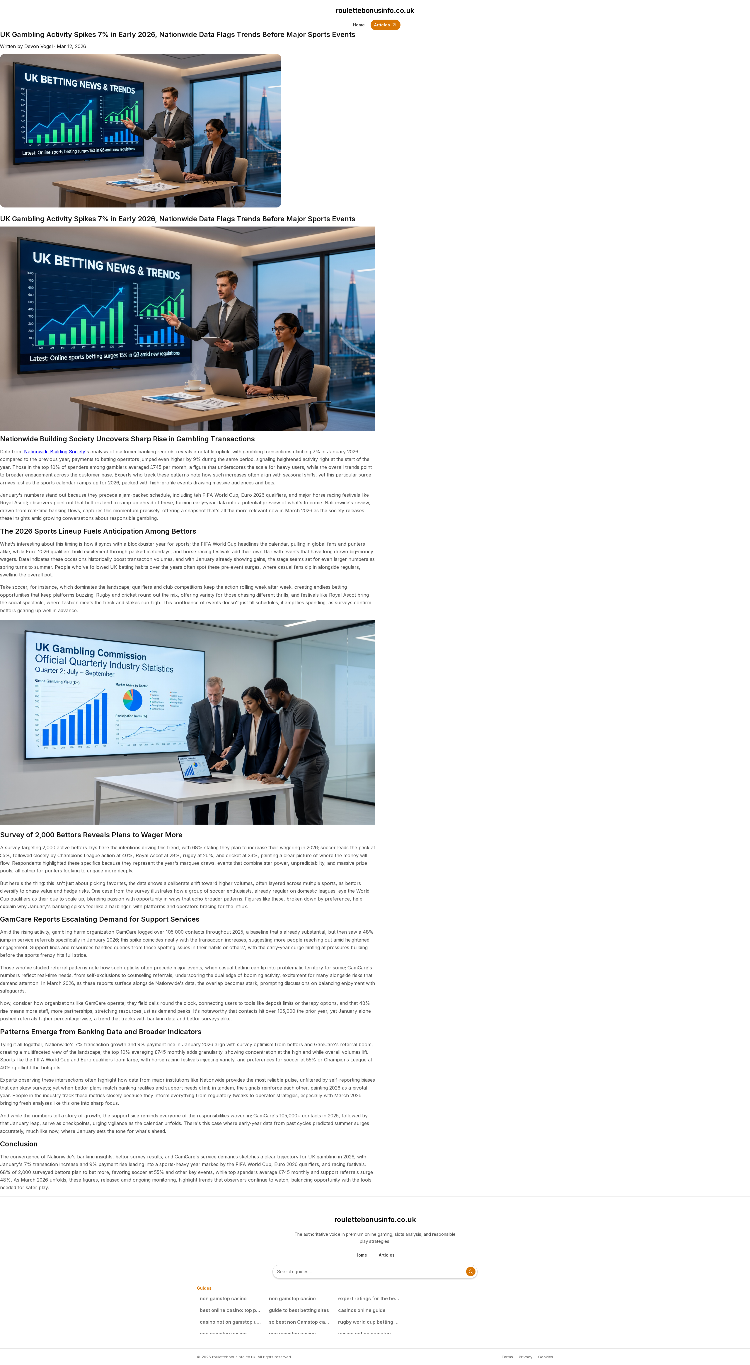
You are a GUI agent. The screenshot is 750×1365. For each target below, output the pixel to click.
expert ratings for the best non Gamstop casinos (370, 1298)
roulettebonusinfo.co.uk (375, 10)
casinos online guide (362, 1310)
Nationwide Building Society (54, 452)
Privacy (525, 1356)
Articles (382, 24)
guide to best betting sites (299, 1310)
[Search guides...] (470, 1271)
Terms (507, 1356)
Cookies (545, 1356)
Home (359, 24)
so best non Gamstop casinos (301, 1322)
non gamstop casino (223, 1298)
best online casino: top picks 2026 (232, 1310)
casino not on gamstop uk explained (232, 1322)
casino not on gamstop (364, 1334)
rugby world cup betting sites (370, 1322)
